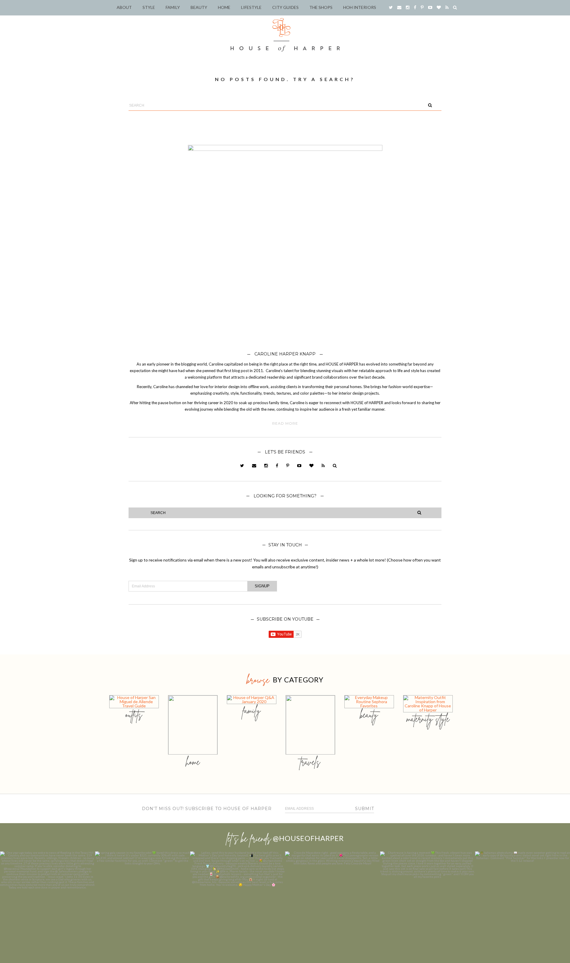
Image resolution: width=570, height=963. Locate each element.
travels (310, 762)
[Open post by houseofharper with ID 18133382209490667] (237, 898)
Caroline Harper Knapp (285, 354)
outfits (134, 715)
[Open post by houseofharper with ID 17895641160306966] (522, 898)
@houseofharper (308, 838)
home (193, 762)
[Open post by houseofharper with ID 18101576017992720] (427, 898)
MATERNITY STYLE (427, 719)
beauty (369, 715)
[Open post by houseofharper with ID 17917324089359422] (332, 898)
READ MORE (285, 423)
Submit (364, 808)
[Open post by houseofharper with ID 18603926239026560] (47, 898)
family (252, 710)
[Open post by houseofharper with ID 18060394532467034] (142, 898)
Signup (262, 586)
